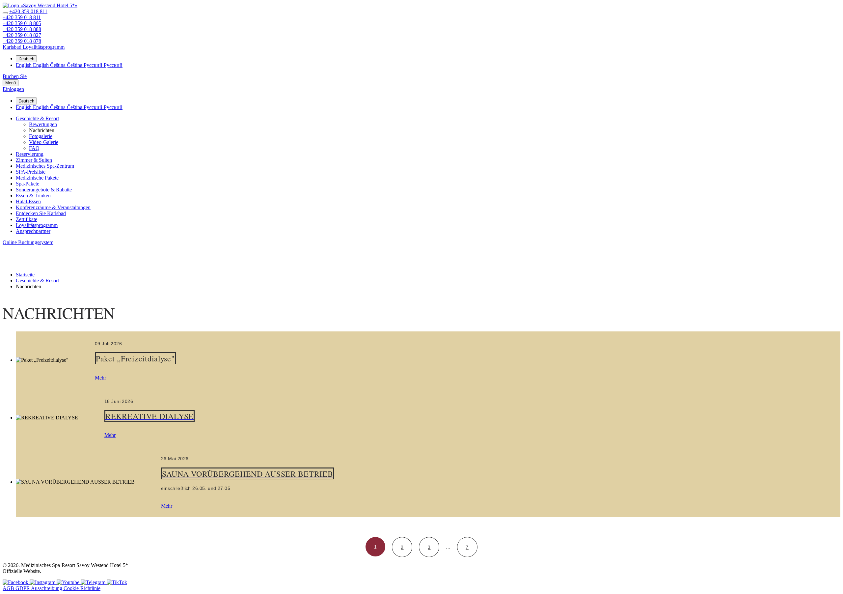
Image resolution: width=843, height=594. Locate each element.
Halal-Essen (28, 201)
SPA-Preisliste (30, 172)
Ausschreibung (47, 588)
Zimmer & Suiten (34, 160)
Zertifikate (26, 219)
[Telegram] (94, 582)
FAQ (34, 148)
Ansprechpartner (33, 231)
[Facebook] (16, 582)
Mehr (100, 378)
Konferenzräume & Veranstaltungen (53, 207)
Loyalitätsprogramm (37, 225)
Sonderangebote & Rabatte (44, 189)
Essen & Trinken (33, 195)
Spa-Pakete (27, 183)
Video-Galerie (43, 142)
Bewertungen (43, 124)
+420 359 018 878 (22, 41)
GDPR (23, 588)
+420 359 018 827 (22, 35)
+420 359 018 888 (22, 29)
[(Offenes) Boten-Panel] (5, 13)
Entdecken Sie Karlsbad (41, 213)
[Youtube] (69, 582)
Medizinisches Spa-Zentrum (45, 166)
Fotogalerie (40, 136)
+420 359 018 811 (28, 11)
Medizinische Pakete (37, 178)
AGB (9, 588)
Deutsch (26, 58)
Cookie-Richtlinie (82, 588)
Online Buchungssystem (28, 242)
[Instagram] (43, 582)
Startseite (25, 274)
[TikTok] (117, 582)
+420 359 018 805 (22, 23)
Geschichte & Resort (37, 118)
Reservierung (29, 154)
